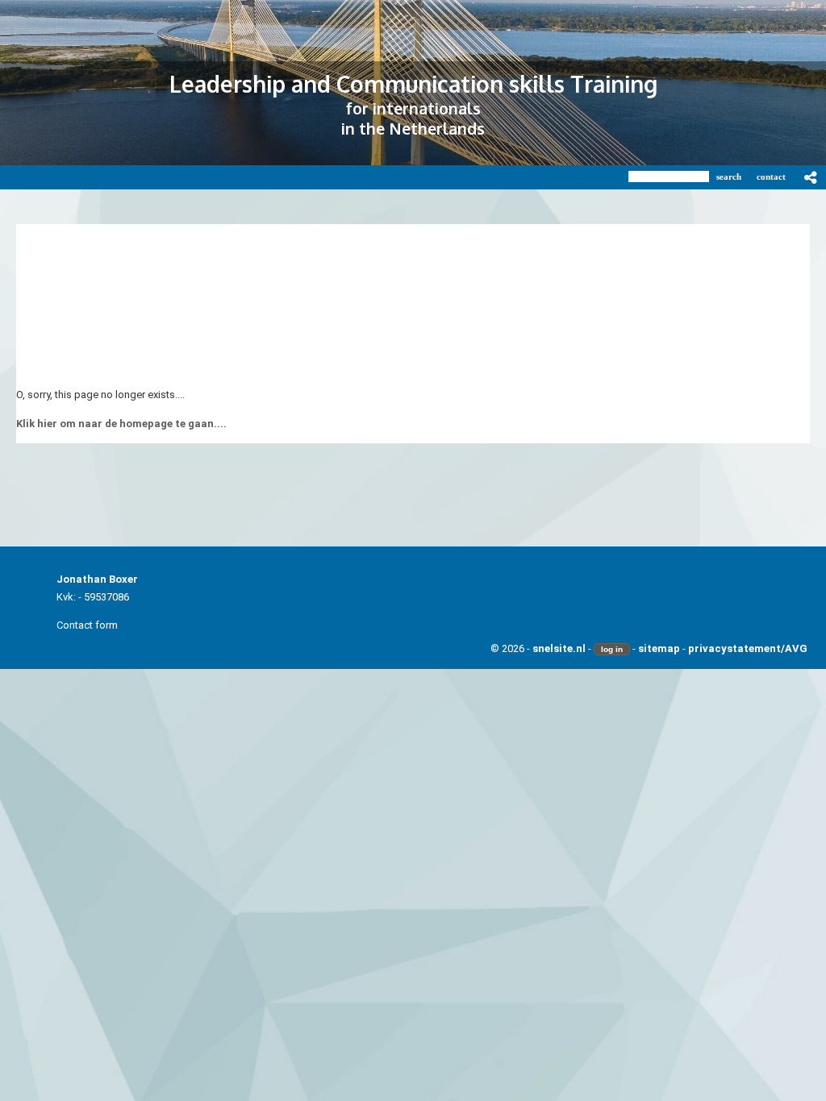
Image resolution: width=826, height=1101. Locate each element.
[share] (811, 177)
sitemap (659, 648)
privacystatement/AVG (747, 648)
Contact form (87, 625)
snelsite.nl (559, 648)
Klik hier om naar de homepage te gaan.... (121, 424)
